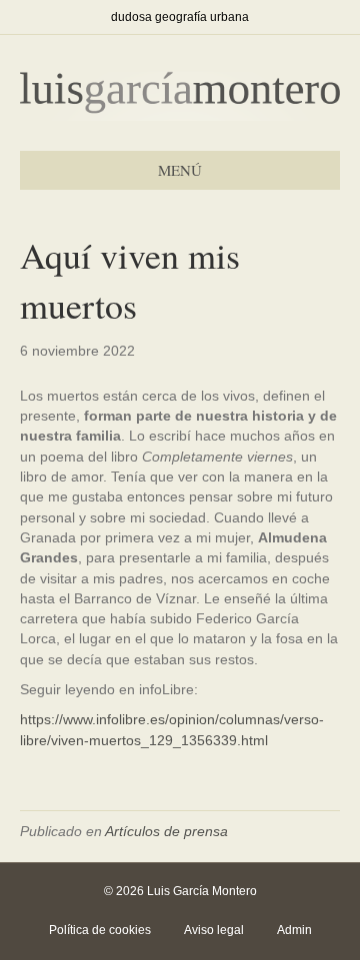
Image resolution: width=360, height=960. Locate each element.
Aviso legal (214, 930)
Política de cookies (100, 930)
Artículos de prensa (166, 831)
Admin (294, 930)
